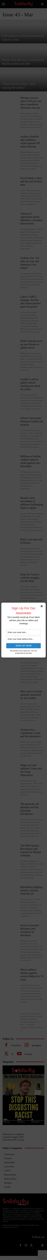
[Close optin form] (42, 606)
